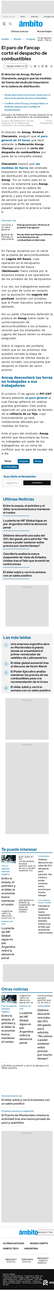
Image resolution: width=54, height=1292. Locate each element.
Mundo (17, 39)
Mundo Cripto (44, 31)
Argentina (31, 1248)
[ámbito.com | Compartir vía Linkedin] (42, 66)
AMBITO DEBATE (43, 1260)
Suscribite (37, 483)
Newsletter (45, 1232)
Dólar (22, 17)
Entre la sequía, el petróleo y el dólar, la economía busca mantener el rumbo (26, 509)
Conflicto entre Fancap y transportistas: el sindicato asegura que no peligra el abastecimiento (26, 106)
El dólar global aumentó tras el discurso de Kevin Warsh (30, 664)
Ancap (38, 461)
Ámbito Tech (10, 1248)
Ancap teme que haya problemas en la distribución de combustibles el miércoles (34, 237)
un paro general (36, 397)
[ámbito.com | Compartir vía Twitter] (39, 66)
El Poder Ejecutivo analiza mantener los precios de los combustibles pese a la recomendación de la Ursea (29, 677)
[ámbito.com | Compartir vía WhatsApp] (31, 66)
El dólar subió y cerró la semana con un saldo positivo (24, 573)
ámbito (5, 39)
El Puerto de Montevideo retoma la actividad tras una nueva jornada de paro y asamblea (25, 1118)
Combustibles (10, 466)
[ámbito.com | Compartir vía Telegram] (46, 66)
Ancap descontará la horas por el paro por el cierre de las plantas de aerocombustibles (27, 96)
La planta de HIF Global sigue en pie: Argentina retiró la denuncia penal (25, 524)
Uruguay (30, 39)
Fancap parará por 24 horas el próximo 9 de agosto (33, 226)
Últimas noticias (19, 31)
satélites (34, 17)
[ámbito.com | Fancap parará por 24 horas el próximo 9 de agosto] (8, 227)
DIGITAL (11, 1260)
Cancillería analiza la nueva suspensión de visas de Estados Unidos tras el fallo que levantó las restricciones (26, 559)
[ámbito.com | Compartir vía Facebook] (35, 66)
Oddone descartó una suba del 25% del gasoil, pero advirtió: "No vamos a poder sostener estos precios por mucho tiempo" (25, 541)
